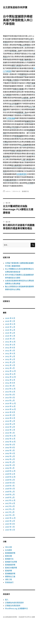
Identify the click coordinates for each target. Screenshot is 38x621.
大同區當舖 (10, 118)
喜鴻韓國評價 (10, 574)
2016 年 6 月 (10, 530)
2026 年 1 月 (10, 339)
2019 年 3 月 (10, 462)
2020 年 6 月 (10, 418)
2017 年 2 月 (10, 515)
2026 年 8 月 (10, 318)
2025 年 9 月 (10, 345)
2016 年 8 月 (10, 524)
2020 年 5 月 (10, 421)
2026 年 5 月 (10, 327)
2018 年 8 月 (10, 483)
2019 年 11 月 (10, 439)
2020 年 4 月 (10, 424)
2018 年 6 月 (10, 489)
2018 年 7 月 (10, 486)
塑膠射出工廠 (10, 576)
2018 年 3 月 (10, 497)
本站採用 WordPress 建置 (27, 617)
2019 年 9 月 (10, 445)
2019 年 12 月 (10, 436)
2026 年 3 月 (10, 333)
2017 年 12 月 (10, 500)
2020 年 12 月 (10, 403)
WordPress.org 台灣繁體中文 (16, 608)
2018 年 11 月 (10, 474)
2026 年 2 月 (10, 336)
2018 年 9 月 (10, 480)
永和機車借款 (21, 174)
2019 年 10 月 (10, 442)
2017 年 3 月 (9, 512)
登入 (6, 600)
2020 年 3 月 (10, 427)
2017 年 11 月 (10, 503)
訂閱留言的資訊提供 (12, 606)
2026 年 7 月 (10, 321)
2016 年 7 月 (10, 527)
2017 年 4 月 (10, 509)
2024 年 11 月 (10, 374)
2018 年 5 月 (10, 492)
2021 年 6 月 (10, 398)
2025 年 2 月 (10, 365)
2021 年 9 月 (10, 395)
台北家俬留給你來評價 (15, 7)
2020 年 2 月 (10, 430)
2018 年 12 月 (10, 471)
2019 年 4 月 (10, 459)
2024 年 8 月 (10, 383)
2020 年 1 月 (10, 433)
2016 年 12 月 (10, 518)
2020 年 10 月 (10, 409)
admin (8, 191)
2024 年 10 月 (10, 377)
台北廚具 (8, 550)
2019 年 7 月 (10, 450)
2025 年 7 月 (10, 350)
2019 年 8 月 (10, 447)
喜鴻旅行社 (25, 191)
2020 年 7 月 (10, 415)
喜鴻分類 (8, 556)
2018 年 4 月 (10, 494)
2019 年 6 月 (10, 453)
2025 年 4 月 (10, 359)
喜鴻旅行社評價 (11, 562)
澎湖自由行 (9, 582)
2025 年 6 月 (10, 353)
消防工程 (8, 579)
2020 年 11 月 (10, 406)
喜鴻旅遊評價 (10, 565)
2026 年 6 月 (10, 324)
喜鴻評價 (8, 571)
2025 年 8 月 (10, 348)
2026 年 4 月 (10, 330)
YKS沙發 (8, 547)
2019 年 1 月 (9, 468)
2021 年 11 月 (10, 392)
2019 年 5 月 (10, 456)
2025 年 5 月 (10, 356)
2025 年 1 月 (10, 368)
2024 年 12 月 (10, 371)
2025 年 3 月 (10, 362)
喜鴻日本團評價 (11, 568)
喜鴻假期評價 (10, 553)
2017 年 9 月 (10, 506)
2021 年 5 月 (10, 400)
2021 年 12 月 (10, 389)
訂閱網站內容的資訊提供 (14, 603)
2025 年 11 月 (10, 342)
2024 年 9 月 (10, 380)
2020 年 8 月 (10, 412)
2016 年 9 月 (10, 521)
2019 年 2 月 (10, 465)
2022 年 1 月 (10, 386)
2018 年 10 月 (10, 477)
